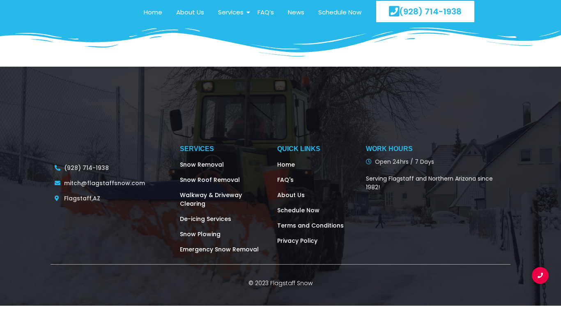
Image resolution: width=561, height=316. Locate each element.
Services (231, 12)
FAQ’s (266, 12)
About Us (190, 12)
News (296, 12)
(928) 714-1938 (430, 11)
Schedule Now (339, 12)
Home (153, 12)
